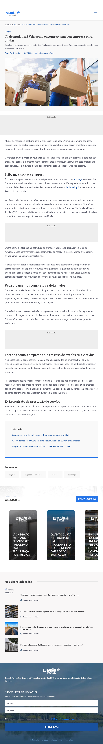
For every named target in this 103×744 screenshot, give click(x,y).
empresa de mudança (33, 475)
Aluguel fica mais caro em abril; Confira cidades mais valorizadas (41, 446)
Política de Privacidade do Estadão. (65, 719)
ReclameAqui (72, 187)
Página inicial (9, 25)
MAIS (87, 499)
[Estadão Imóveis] (12, 13)
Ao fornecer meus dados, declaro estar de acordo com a (43, 719)
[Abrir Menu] (95, 13)
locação (55, 475)
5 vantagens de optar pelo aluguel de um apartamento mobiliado (41, 435)
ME (51, 727)
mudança (77, 179)
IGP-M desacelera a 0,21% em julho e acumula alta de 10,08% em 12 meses (46, 440)
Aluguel (18, 25)
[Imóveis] (51, 671)
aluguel (12, 475)
